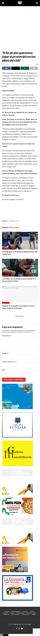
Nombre (5, 353)
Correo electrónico (9, 362)
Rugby (33, 614)
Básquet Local (14, 221)
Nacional (6, 614)
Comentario (7, 336)
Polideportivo (26, 614)
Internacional (20, 613)
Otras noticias (15, 614)
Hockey (12, 613)
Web (3, 370)
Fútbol (32, 611)
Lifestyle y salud (31, 613)
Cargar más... (20, 316)
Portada (7, 611)
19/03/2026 (6, 283)
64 (11, 310)
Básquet (6, 248)
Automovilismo (16, 611)
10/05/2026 (6, 256)
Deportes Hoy (17, 624)
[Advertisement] (20, 28)
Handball (5, 613)
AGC (30, 624)
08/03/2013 (5, 64)
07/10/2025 (6, 310)
